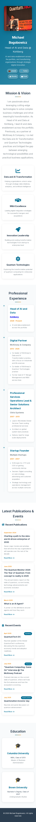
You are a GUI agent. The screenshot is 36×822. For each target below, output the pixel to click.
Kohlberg (14, 317)
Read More (8, 558)
